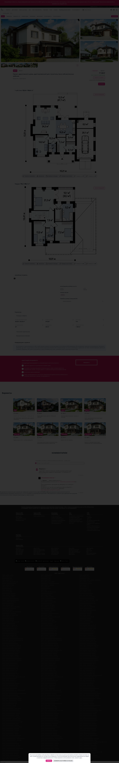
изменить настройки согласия (63, 760)
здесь (80, 757)
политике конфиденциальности (45, 757)
